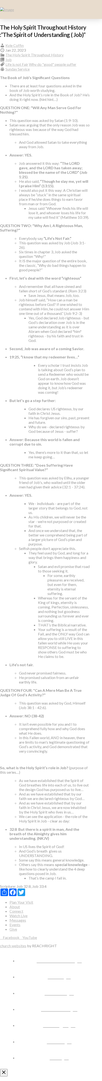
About (14, 906)
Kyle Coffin (14, 45)
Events (14, 924)
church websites (13, 945)
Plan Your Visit (21, 902)
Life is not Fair (16, 64)
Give (13, 929)
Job (8, 59)
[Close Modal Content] (4, 1073)
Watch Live (18, 915)
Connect (16, 911)
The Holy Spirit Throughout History (34, 55)
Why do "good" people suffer (52, 64)
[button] (96, 9)
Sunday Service (17, 69)
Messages (17, 920)
